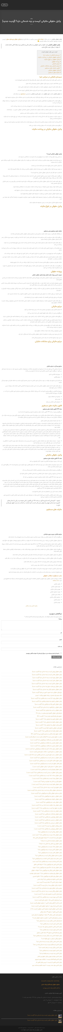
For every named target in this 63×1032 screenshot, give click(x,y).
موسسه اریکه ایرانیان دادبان (40, 1027)
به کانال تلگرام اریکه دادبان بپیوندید (51, 988)
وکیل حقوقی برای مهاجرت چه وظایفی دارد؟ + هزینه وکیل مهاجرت (46, 873)
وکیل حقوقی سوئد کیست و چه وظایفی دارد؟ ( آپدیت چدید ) (47, 778)
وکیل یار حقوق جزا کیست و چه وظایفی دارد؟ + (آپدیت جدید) (47, 808)
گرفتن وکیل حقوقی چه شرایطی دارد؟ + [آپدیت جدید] (49, 725)
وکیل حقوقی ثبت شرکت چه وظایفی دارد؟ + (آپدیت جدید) (47, 811)
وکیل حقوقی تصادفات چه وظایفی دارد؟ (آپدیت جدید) (48, 814)
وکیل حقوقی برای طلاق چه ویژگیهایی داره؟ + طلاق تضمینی (47, 876)
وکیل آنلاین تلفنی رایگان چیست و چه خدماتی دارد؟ (49, 941)
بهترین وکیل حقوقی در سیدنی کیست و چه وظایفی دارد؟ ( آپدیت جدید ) (44, 772)
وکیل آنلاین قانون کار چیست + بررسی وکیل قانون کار (49, 962)
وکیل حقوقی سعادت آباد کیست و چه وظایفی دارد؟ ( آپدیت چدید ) (45, 775)
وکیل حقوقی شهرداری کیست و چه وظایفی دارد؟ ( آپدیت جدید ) (46, 769)
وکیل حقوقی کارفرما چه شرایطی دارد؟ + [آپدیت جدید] (49, 722)
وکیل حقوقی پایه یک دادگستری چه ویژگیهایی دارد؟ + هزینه (47, 867)
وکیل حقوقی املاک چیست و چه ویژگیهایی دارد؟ (50, 847)
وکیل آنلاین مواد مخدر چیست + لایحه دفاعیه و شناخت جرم (47, 965)
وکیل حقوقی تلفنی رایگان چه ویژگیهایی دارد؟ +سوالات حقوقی (46, 870)
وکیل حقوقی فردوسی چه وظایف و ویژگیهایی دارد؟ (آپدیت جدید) (46, 743)
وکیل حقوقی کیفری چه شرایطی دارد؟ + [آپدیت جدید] (49, 719)
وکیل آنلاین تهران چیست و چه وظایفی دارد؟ (51, 930)
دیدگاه (60, 619)
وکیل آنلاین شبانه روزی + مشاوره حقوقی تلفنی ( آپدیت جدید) (47, 906)
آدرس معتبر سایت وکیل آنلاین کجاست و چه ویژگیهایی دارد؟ (47, 858)
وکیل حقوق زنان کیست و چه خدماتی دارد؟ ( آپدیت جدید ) (47, 787)
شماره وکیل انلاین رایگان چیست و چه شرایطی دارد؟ (49, 921)
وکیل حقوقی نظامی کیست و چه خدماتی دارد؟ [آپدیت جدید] (47, 674)
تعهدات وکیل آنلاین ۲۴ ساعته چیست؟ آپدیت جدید (49, 882)
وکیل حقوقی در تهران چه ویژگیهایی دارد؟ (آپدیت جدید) (48, 796)
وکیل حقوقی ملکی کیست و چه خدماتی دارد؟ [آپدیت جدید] (47, 680)
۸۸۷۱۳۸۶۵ (56, 981)
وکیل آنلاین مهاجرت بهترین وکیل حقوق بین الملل (49, 956)
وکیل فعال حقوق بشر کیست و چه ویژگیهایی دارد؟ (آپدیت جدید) (46, 763)
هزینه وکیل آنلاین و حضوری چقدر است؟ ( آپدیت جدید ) (48, 894)
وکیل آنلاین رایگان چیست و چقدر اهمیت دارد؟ (50, 947)
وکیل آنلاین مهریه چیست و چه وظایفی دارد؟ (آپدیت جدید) (47, 897)
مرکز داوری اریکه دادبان (22, 1027)
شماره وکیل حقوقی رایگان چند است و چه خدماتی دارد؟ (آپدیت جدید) (45, 790)
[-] (32, 5)
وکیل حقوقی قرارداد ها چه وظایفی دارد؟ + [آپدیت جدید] (48, 731)
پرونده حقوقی (56, 62)
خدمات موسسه (30, 1027)
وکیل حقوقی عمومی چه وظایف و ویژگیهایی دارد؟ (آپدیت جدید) (46, 746)
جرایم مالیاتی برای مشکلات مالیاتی (51, 66)
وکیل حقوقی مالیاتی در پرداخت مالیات (49, 57)
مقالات (31, 18)
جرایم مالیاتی (56, 64)
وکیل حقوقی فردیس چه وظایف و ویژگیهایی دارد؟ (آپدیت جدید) (46, 740)
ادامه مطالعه (56, 580)
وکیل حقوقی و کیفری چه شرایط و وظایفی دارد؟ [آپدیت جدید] (47, 701)
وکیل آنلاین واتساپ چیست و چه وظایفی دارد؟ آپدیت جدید (47, 861)
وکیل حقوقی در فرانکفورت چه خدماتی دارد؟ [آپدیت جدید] (47, 707)
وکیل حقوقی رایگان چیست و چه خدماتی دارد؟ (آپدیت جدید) (47, 891)
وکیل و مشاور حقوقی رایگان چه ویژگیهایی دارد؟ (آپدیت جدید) (46, 793)
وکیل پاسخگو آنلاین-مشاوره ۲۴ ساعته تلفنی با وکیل (49, 933)
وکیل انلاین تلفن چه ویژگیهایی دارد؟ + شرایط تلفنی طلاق (48, 864)
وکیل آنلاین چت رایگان (31, 606)
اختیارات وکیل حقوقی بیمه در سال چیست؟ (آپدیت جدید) (48, 885)
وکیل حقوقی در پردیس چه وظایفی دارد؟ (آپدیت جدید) (48, 823)
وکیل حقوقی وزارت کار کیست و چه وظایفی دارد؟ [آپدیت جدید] (46, 698)
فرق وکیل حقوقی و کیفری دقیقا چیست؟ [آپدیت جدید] (48, 728)
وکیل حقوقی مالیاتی (54, 70)
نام (61, 633)
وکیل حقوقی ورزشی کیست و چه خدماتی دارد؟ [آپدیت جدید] (47, 671)
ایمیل (60, 639)
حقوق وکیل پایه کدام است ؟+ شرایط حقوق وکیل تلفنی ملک (47, 838)
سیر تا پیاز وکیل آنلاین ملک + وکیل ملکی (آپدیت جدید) (48, 900)
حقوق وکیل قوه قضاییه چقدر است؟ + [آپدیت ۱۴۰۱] (49, 716)
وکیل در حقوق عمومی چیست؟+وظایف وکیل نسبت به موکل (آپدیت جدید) (43, 737)
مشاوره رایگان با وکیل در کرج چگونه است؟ (51, 939)
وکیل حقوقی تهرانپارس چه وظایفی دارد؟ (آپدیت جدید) (48, 817)
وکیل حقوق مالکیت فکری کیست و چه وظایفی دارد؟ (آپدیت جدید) (45, 761)
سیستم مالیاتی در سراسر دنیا (52, 55)
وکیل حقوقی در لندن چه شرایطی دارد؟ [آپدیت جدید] (49, 710)
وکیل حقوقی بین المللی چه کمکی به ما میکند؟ (50, 844)
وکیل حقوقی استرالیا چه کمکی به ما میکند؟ (51, 841)
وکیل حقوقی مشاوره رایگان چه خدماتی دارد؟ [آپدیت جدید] (47, 689)
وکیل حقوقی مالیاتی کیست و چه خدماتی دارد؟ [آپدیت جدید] (47, 683)
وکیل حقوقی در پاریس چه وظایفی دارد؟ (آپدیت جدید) (48, 820)
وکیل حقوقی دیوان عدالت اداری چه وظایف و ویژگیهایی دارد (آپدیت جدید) (44, 749)
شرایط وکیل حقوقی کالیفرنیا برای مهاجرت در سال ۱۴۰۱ (49, 713)
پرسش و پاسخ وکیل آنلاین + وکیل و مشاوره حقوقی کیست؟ (47, 918)
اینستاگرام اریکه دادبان (46, 984)
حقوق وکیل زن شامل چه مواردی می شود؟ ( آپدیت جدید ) (47, 781)
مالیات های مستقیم (54, 73)
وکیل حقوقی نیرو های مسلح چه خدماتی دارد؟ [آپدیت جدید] (47, 686)
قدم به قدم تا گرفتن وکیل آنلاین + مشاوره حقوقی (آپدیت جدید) (46, 903)
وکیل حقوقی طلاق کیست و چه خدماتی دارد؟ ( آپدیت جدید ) (47, 784)
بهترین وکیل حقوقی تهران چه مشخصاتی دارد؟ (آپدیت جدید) (47, 888)
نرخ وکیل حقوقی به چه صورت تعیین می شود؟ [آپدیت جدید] (47, 692)
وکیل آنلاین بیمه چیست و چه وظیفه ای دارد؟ (50, 953)
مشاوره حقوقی (56, 984)
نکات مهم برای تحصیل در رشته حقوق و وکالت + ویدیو (49, 695)
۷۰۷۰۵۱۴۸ (44, 981)
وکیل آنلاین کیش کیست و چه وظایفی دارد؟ (51, 924)
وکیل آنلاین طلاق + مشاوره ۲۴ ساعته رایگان (51, 912)
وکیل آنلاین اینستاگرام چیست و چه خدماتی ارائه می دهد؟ (47, 944)
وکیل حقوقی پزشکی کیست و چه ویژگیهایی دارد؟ (50, 832)
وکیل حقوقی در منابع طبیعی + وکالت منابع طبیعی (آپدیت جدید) (46, 752)
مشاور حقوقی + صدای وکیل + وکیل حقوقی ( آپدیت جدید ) (47, 766)
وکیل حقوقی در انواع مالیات (52, 59)
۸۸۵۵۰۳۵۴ (50, 981)
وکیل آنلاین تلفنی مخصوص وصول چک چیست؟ (50, 927)
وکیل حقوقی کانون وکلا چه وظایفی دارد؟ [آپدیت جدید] (48, 704)
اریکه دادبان (40, 39)
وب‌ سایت (60, 646)
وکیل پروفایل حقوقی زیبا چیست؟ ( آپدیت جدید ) (49, 826)
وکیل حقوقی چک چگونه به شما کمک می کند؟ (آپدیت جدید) (47, 805)
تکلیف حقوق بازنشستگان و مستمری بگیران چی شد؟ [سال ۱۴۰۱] (46, 734)
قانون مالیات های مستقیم (53, 68)
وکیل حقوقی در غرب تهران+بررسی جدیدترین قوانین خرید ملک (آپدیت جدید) (43, 755)
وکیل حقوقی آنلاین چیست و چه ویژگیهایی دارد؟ (50, 850)
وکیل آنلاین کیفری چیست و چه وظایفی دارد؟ (51, 950)
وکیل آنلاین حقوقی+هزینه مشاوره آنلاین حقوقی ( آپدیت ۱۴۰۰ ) (46, 909)
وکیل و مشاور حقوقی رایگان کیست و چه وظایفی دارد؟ (48, 855)
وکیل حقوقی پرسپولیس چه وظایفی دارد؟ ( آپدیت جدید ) (48, 829)
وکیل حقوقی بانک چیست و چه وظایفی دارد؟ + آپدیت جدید (47, 835)
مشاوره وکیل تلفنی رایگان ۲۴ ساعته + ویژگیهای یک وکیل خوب (47, 915)
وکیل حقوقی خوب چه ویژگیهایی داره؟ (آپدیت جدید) (49, 802)
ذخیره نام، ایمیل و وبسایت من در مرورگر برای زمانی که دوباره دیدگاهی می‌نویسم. (42, 653)
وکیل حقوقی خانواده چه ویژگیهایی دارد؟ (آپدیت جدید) (48, 799)
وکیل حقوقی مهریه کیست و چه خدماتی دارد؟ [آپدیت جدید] (47, 678)
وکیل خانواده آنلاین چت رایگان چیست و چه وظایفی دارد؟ (47, 936)
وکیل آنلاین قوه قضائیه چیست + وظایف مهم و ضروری (48, 959)
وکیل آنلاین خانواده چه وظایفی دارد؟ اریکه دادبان (49, 879)
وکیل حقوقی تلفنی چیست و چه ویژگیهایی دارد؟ (50, 853)
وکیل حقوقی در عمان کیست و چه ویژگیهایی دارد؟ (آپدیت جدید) (46, 758)
